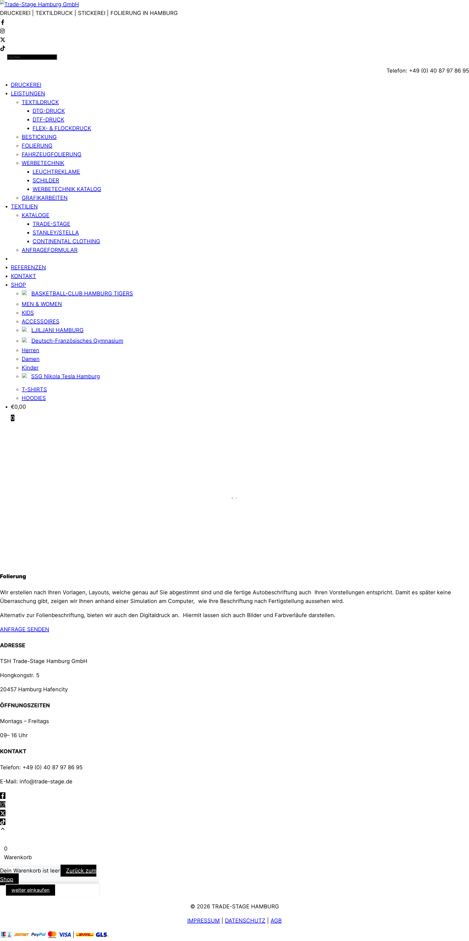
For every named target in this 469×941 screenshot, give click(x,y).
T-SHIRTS (34, 389)
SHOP (18, 285)
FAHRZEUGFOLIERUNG (51, 154)
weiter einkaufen (30, 890)
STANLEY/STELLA (56, 232)
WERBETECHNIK (43, 163)
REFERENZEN (28, 267)
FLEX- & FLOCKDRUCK (62, 128)
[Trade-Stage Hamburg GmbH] (39, 4)
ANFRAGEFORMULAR (50, 250)
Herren (30, 350)
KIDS (28, 313)
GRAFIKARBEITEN (45, 198)
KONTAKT (23, 276)
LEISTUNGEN (28, 93)
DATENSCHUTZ (245, 920)
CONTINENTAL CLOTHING (66, 241)
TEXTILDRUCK (40, 102)
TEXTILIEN (24, 206)
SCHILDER (46, 180)
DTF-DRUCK (48, 119)
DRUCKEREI (26, 85)
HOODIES (34, 398)
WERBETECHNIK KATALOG (67, 189)
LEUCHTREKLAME (56, 171)
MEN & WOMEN (42, 304)
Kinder (30, 367)
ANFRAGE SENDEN (24, 629)
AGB (276, 920)
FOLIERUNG (37, 145)
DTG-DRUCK (49, 111)
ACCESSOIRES (40, 321)
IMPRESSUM (203, 920)
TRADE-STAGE (51, 224)
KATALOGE (35, 215)
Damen (31, 359)
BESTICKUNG (39, 137)
